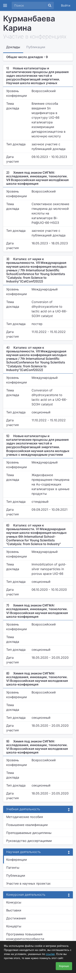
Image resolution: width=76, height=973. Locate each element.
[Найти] (50, 5)
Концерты (13, 926)
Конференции (16, 860)
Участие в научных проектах (28, 883)
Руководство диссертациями (29, 841)
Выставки (13, 910)
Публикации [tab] (35, 47)
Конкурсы (13, 902)
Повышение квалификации (27, 825)
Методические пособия (24, 817)
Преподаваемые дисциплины (28, 833)
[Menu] (5, 5)
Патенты (12, 867)
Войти (65, 5)
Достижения (16, 918)
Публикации (15, 875)
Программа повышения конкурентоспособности (25, 936)
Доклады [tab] (13, 47)
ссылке (50, 954)
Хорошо (64, 966)
